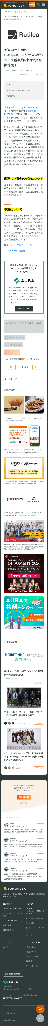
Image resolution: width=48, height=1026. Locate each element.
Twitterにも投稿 (15, 345)
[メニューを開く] (44, 5)
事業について (12, 96)
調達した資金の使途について (18, 90)
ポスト (7, 74)
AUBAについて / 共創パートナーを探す (17, 989)
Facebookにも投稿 (16, 337)
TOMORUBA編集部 (15, 251)
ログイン (25, 359)
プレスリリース (24, 245)
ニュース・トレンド (25, 70)
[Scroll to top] (40, 1018)
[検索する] (38, 4)
